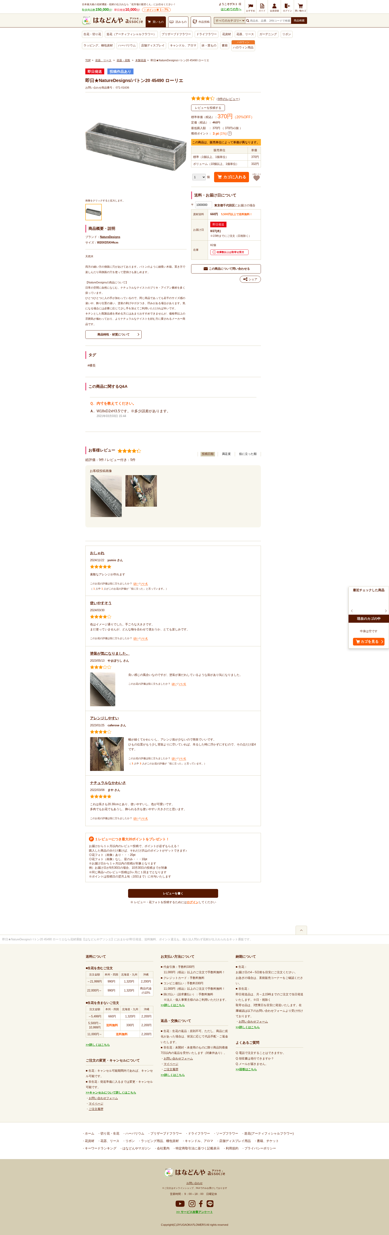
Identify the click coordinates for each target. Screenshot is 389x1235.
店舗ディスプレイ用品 (234, 1141)
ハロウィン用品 (243, 47)
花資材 (226, 34)
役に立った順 (248, 454)
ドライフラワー (206, 34)
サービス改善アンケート (196, 1212)
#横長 (92, 365)
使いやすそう (101, 603)
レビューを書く (173, 893)
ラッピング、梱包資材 (98, 45)
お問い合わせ (194, 1183)
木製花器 (140, 60)
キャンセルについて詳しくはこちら (112, 1092)
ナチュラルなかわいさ (108, 783)
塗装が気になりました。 (110, 653)
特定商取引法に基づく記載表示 (197, 1148)
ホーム (89, 1133)
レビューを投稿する (208, 107)
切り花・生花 (109, 1133)
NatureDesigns (110, 237)
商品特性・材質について (113, 334)
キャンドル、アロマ (183, 45)
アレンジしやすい (104, 718)
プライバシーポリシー (260, 1148)
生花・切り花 (92, 34)
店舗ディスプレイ (153, 45)
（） (228, 98)
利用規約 (231, 1148)
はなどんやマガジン (136, 1148)
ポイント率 (158, 9)
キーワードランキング (100, 1148)
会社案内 (163, 1148)
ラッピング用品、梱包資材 (159, 1141)
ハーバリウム (127, 45)
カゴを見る (370, 642)
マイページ (96, 1103)
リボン (286, 34)
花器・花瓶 (123, 60)
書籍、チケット (267, 1141)
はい (135, 583)
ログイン (193, 902)
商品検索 (299, 20)
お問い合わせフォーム (103, 1098)
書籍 (225, 45)
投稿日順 (208, 454)
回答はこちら (248, 1069)
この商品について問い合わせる (229, 268)
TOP (88, 60)
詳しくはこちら (99, 1044)
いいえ (144, 583)
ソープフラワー (226, 1133)
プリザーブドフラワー (176, 34)
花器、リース (245, 34)
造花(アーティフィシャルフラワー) (268, 1133)
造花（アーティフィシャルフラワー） (131, 34)
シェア (253, 279)
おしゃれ (97, 553)
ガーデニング (268, 34)
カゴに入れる (234, 177)
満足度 (226, 454)
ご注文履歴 (96, 1109)
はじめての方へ (231, 9)
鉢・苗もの (209, 45)
